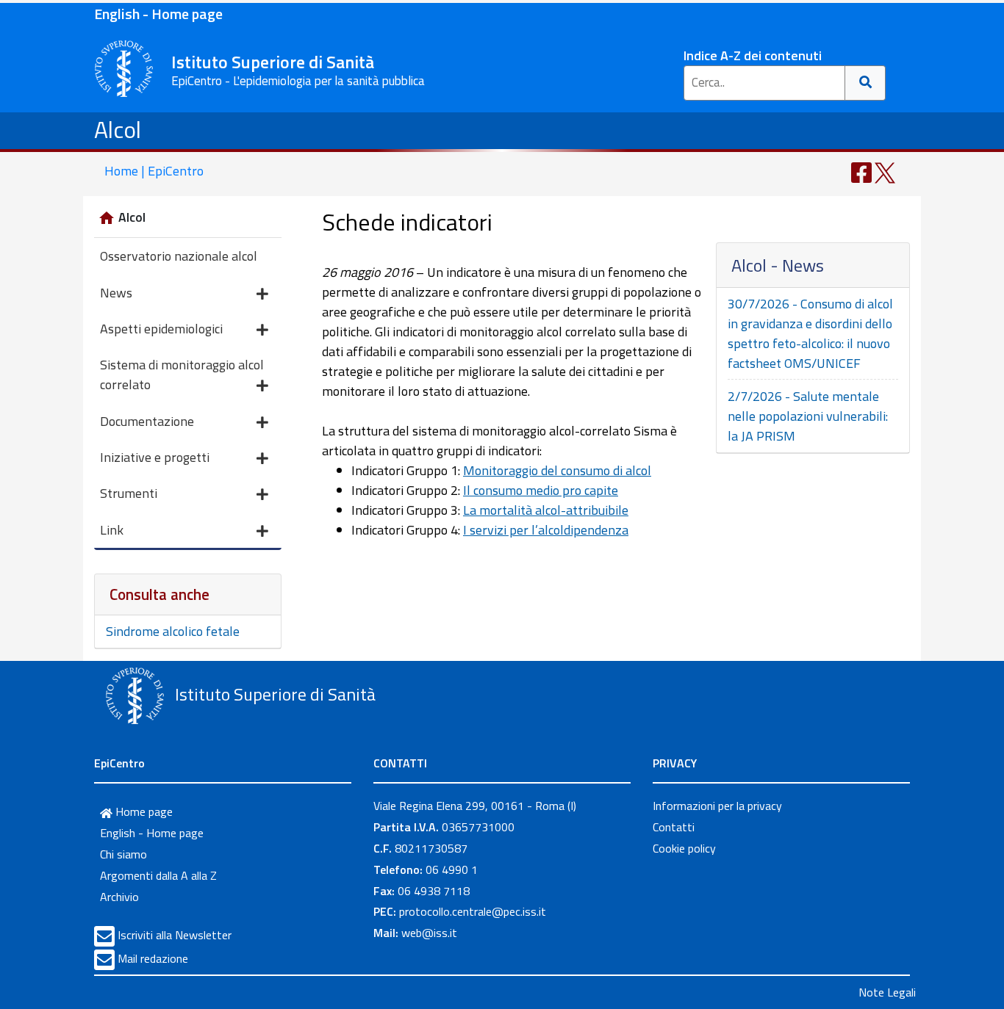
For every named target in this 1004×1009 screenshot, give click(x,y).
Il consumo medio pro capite (540, 490)
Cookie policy (684, 848)
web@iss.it (429, 932)
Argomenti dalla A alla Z (158, 875)
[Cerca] (865, 83)
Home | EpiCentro (154, 171)
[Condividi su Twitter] (885, 171)
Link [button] (111, 530)
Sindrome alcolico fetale (173, 631)
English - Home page (158, 13)
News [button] (116, 293)
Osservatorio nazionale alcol (178, 256)
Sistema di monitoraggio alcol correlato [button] (182, 374)
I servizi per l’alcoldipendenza (545, 530)
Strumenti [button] (128, 493)
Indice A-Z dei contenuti (753, 55)
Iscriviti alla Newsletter (175, 935)
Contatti (674, 827)
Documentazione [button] (147, 421)
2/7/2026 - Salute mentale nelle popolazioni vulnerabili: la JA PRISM (808, 416)
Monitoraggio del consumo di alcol (557, 470)
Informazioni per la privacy (717, 805)
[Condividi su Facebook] (861, 171)
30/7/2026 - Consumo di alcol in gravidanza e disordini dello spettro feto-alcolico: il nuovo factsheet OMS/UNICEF (810, 333)
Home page (142, 811)
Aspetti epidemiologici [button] (161, 329)
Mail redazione (153, 958)
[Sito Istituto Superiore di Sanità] (134, 696)
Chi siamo (123, 854)
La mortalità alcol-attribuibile (545, 510)
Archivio (119, 896)
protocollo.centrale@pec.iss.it (472, 911)
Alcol (117, 129)
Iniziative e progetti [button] (154, 457)
